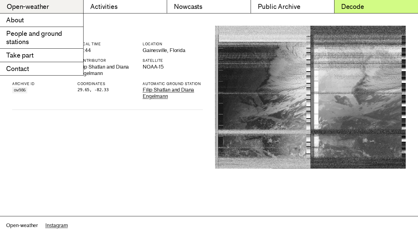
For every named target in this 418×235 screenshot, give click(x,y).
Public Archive (279, 6)
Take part (20, 55)
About (15, 20)
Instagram (56, 225)
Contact (17, 69)
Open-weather (28, 6)
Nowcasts (188, 6)
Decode (352, 6)
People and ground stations (34, 38)
